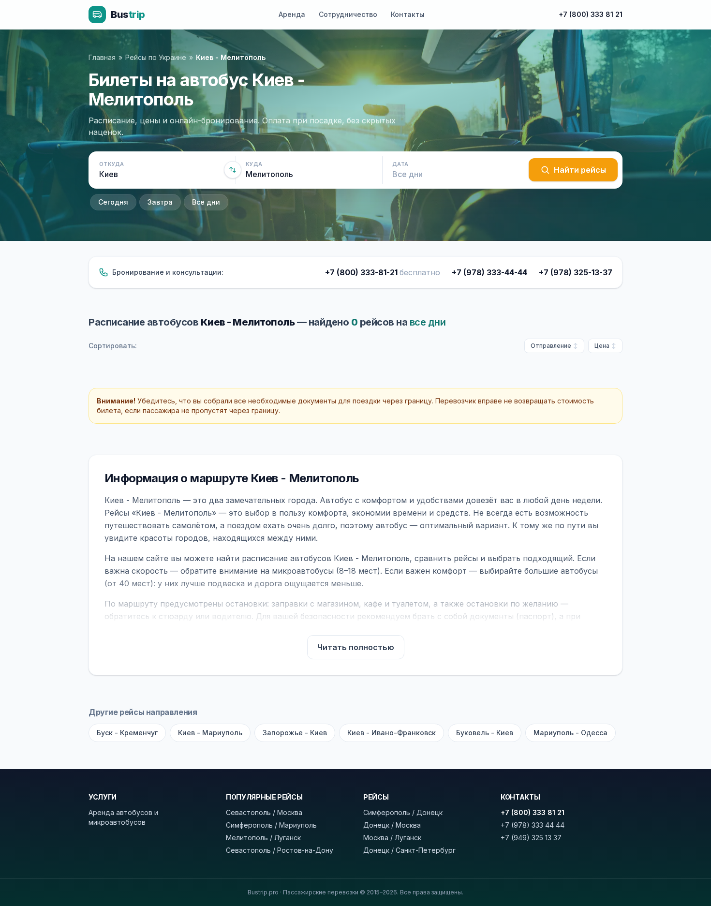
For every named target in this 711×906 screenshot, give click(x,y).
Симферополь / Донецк (403, 812)
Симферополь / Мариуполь (271, 825)
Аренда (292, 14)
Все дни (206, 202)
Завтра (160, 202)
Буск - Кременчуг (127, 732)
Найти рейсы (580, 170)
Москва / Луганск (392, 837)
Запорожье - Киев (295, 732)
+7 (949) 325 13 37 (531, 837)
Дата (400, 164)
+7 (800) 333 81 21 (590, 14)
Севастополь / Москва (264, 812)
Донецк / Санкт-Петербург (409, 850)
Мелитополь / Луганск (263, 837)
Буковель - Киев (484, 732)
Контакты (408, 14)
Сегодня (113, 202)
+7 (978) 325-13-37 (575, 272)
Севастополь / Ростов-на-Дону (279, 850)
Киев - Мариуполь (210, 732)
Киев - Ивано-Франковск (391, 732)
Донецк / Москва (392, 825)
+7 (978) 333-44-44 (489, 272)
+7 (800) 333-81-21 (382, 272)
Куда (254, 164)
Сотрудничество (348, 14)
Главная (102, 57)
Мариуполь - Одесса (570, 732)
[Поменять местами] (232, 169)
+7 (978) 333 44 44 (532, 825)
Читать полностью (355, 647)
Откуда (111, 164)
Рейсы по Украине (155, 57)
